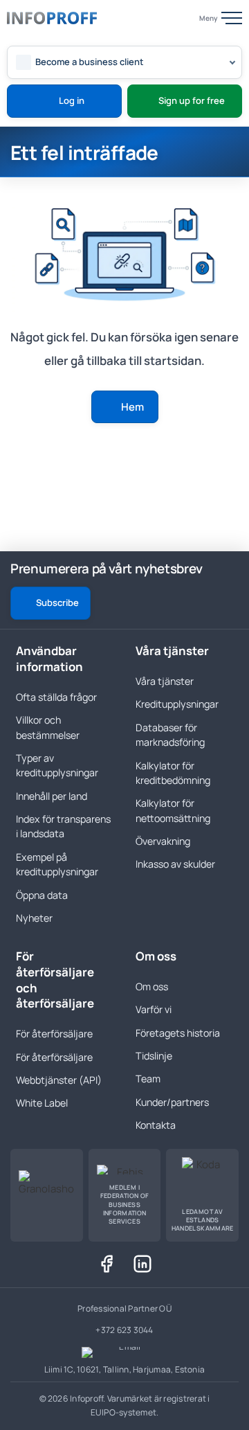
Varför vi (154, 1009)
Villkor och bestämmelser (48, 727)
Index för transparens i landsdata (63, 826)
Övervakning (163, 841)
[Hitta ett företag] (178, 18)
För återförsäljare (54, 1033)
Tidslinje (154, 1055)
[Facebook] (106, 1264)
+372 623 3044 (124, 1330)
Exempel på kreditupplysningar (57, 864)
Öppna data (42, 895)
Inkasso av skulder (175, 863)
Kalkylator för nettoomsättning (173, 810)
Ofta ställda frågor (56, 697)
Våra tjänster (165, 681)
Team (148, 1078)
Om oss (152, 986)
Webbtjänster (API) (59, 1080)
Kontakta (156, 1125)
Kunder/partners (172, 1102)
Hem (132, 407)
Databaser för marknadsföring (170, 735)
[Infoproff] (52, 18)
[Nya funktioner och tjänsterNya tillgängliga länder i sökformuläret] (210, 569)
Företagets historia (178, 1032)
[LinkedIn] (142, 1264)
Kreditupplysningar (177, 703)
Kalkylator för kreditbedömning (173, 773)
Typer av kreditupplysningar (57, 765)
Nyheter (34, 917)
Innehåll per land (51, 796)
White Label (42, 1102)
